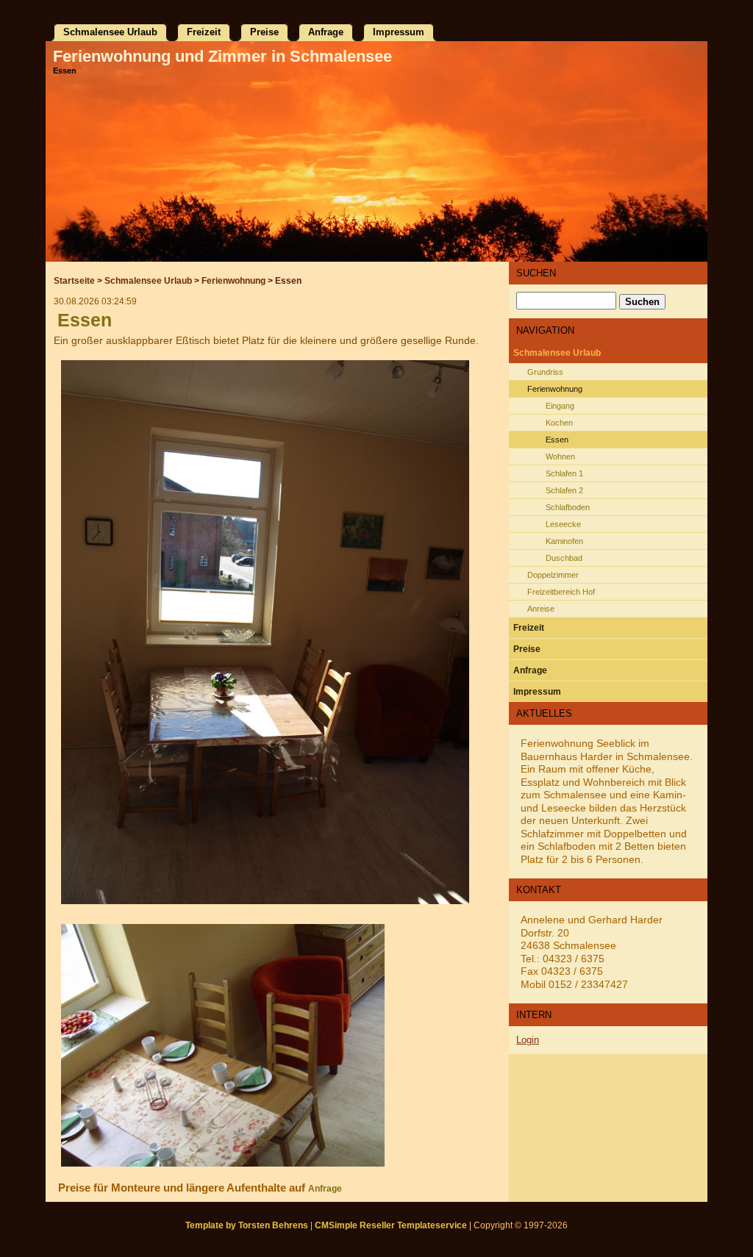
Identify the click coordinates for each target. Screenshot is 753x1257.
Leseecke (563, 524)
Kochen (559, 422)
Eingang (560, 405)
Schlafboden (568, 507)
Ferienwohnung (233, 281)
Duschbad (564, 558)
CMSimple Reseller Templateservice (391, 1225)
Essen (557, 439)
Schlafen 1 (564, 473)
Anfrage (325, 1188)
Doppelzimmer (553, 574)
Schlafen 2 (564, 490)
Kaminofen (564, 541)
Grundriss (545, 372)
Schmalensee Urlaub (148, 281)
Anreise (540, 608)
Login (527, 1039)
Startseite (74, 281)
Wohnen (560, 456)
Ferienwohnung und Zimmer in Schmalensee (222, 56)
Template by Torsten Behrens (246, 1225)
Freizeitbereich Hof (561, 591)
